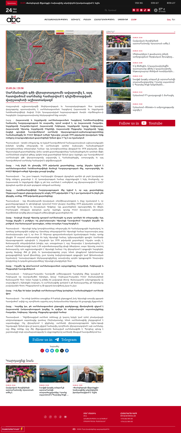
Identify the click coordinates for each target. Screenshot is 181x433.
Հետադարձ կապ (128, 413)
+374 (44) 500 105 (126, 419)
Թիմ (85, 416)
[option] (76, 3)
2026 (79, 429)
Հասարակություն (104, 19)
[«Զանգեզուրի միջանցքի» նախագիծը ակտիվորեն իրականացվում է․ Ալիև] (88, 374)
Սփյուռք (123, 19)
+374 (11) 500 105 (126, 421)
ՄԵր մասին (89, 413)
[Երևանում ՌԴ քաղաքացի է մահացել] (118, 95)
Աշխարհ (75, 19)
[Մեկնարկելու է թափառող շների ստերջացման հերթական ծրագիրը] (118, 55)
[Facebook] (133, 10)
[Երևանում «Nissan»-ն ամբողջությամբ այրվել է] (118, 108)
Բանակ (87, 19)
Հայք (133, 19)
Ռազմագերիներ (11, 429)
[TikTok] (145, 10)
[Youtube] (148, 10)
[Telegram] (141, 10)
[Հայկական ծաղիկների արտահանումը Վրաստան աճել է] (21, 374)
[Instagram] (137, 10)
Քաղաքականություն (56, 19)
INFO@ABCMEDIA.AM (128, 416)
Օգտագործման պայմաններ (94, 421)
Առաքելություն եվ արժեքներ (95, 419)
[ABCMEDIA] (13, 19)
